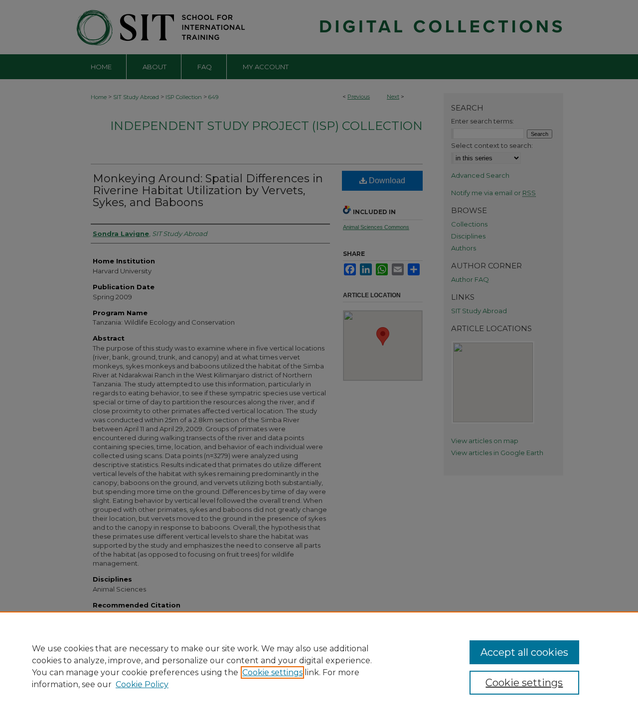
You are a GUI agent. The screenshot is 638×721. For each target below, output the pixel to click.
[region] (319, 666)
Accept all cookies (524, 652)
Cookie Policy (142, 684)
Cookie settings (272, 672)
